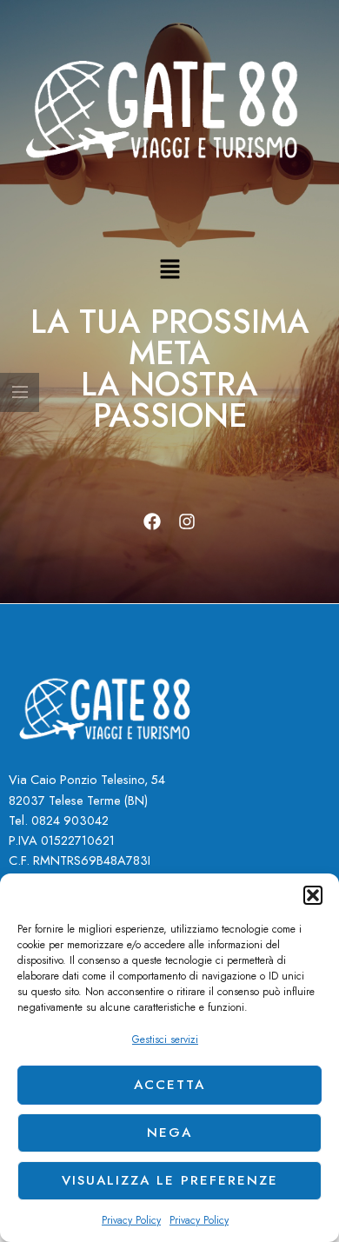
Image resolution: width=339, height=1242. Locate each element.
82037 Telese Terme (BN (76, 800)
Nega (169, 1132)
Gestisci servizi (165, 1039)
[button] (313, 895)
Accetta (169, 1084)
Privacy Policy (131, 1220)
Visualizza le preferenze (170, 1180)
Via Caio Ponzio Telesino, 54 (87, 779)
